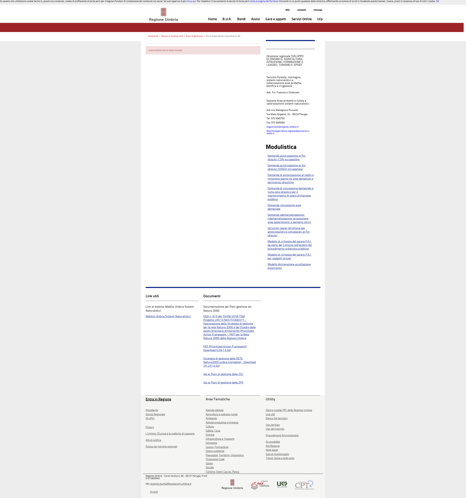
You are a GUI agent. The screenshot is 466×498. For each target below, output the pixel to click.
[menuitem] (212, 19)
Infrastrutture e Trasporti (220, 439)
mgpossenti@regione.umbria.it (282, 126)
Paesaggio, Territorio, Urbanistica (225, 455)
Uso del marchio (275, 429)
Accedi (154, 491)
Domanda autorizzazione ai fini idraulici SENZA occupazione (287, 167)
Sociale (210, 467)
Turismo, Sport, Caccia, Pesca (222, 471)
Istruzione (211, 443)
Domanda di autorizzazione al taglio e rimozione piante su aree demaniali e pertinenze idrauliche (291, 178)
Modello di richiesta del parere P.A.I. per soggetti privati (289, 256)
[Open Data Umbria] (260, 484)
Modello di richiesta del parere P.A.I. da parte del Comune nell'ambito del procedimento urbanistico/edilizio (290, 245)
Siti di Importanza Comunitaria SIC (223, 36)
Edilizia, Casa (213, 430)
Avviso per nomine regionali (161, 446)
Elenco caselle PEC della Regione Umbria (289, 410)
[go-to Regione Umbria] (164, 9)
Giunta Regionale (155, 414)
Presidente (152, 410)
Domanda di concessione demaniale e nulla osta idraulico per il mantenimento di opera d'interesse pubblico (290, 194)
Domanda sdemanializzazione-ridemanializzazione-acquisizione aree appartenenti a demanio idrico (289, 218)
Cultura (210, 426)
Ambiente (153, 36)
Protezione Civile (215, 459)
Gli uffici (150, 418)
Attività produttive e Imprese (222, 422)
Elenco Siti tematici (276, 418)
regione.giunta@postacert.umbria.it (170, 483)
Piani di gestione (194, 36)
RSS (288, 10)
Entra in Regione (158, 399)
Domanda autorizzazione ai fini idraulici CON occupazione (287, 157)
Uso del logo (273, 425)
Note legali (272, 450)
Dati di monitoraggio (277, 454)
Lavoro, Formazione (217, 447)
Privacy (150, 427)
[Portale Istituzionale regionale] (232, 484)
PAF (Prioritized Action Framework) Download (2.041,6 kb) (225, 348)
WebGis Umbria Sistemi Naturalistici (168, 316)
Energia (210, 434)
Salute (209, 463)
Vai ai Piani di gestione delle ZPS (223, 382)
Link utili (270, 414)
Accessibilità (273, 441)
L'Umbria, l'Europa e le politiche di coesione (170, 433)
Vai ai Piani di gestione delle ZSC (223, 374)
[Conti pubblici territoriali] (304, 484)
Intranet (318, 10)
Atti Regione (273, 446)
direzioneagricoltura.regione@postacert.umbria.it (287, 132)
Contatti (301, 10)
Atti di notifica (153, 440)
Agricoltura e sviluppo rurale (222, 414)
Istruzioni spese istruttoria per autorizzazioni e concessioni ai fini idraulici (289, 231)
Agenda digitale (215, 410)
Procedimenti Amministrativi (282, 435)
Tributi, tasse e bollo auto (280, 458)
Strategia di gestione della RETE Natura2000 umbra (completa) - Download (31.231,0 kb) (229, 362)
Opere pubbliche (215, 451)
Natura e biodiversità (172, 36)
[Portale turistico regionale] (282, 484)
